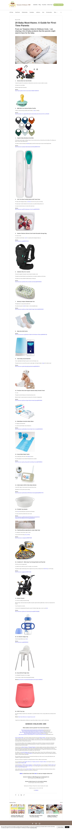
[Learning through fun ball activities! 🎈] (36, 809)
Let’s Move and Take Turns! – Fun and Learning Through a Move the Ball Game (35, 816)
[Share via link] (24, 794)
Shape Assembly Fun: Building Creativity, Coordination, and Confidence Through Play (53, 816)
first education (49, 12)
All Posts (11, 12)
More (55, 12)
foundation (32, 12)
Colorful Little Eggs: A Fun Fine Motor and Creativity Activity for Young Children (17, 816)
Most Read (17, 12)
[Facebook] (34, 69)
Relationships (24, 12)
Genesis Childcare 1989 (23, 5)
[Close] (70, 827)
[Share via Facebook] (15, 794)
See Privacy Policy (33, 827)
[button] (61, 12)
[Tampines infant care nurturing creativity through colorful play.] (18, 809)
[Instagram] (37, 69)
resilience (38, 12)
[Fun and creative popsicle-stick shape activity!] (54, 809)
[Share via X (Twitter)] (18, 794)
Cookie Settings (60, 827)
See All (61, 802)
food (43, 12)
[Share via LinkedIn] (21, 794)
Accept (67, 827)
